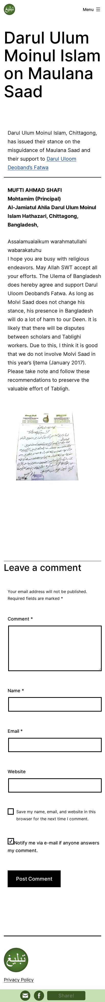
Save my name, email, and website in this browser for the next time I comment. (56, 815)
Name (16, 690)
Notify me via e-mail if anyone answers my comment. (53, 846)
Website (17, 771)
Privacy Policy (19, 979)
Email (15, 731)
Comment (20, 619)
